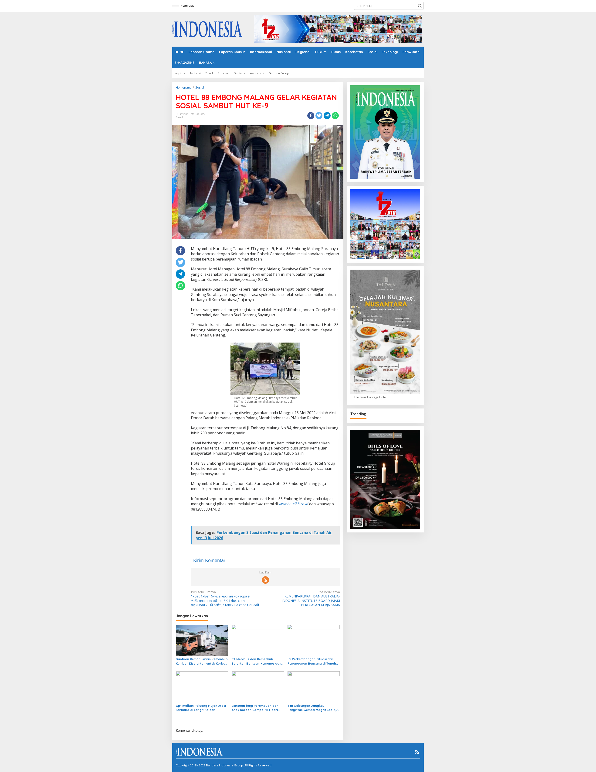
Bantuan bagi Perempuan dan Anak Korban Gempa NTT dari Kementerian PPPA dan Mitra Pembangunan (255, 708)
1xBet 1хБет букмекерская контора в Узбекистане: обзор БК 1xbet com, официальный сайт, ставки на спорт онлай (225, 598)
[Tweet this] (318, 115)
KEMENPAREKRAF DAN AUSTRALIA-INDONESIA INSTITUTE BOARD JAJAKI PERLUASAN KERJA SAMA (311, 598)
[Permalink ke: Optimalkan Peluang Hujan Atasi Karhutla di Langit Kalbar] (202, 686)
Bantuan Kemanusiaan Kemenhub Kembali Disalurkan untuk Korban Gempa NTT (202, 661)
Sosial (179, 117)
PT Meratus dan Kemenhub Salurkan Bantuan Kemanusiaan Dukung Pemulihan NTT (256, 661)
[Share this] (310, 115)
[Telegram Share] (327, 115)
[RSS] (265, 580)
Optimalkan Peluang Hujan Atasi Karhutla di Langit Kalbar (201, 708)
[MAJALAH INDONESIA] (207, 29)
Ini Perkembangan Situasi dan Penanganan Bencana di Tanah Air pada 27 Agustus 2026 (312, 661)
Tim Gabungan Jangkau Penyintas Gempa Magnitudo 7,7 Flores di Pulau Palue (313, 708)
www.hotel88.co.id (293, 503)
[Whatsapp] (335, 115)
